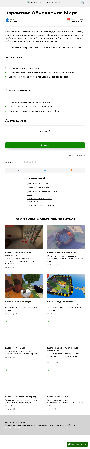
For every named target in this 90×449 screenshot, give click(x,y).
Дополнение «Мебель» (38, 184)
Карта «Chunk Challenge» (18, 301)
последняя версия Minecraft (67, 48)
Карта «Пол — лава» (15, 348)
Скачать (45, 145)
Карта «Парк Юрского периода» (22, 397)
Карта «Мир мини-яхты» (39, 188)
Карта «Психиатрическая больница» (18, 253)
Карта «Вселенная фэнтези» (41, 205)
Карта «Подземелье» (58, 397)
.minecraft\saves (66, 72)
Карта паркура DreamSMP (60, 301)
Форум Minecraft (12, 427)
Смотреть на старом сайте (77, 155)
